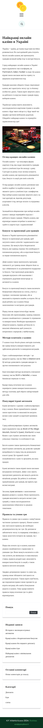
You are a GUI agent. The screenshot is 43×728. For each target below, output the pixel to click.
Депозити (9, 692)
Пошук (9, 607)
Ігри (7, 697)
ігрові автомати (15, 491)
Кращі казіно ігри (12, 648)
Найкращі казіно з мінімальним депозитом (18, 655)
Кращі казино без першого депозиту (20, 643)
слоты (7, 702)
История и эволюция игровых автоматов (17, 632)
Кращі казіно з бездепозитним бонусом (21, 638)
